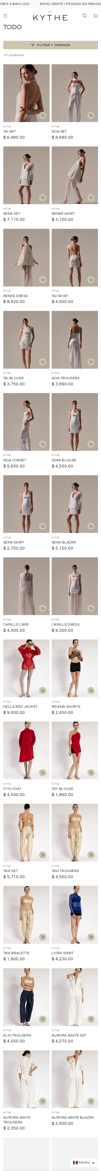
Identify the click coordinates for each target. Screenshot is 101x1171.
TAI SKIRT (60, 296)
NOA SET (59, 131)
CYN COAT (12, 789)
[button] (84, 15)
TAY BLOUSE (63, 789)
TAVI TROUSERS (65, 871)
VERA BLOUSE (64, 460)
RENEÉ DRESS (15, 296)
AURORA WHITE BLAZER (73, 1117)
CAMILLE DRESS (66, 624)
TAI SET (9, 131)
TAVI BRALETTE (16, 953)
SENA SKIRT (13, 542)
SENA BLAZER (64, 542)
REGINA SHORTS (66, 706)
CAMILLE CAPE (16, 624)
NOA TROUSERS (66, 378)
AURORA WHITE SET (69, 1035)
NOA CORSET (14, 460)
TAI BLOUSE (13, 378)
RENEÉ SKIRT (63, 213)
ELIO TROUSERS (17, 1035)
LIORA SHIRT (63, 953)
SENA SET (11, 213)
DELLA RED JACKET (20, 706)
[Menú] (5, 15)
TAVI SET (10, 871)
